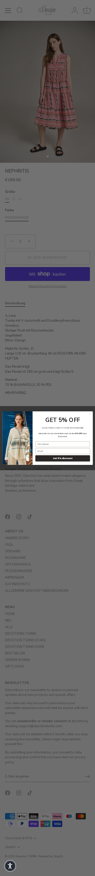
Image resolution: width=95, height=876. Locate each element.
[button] (10, 866)
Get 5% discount (62, 458)
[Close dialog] (90, 414)
